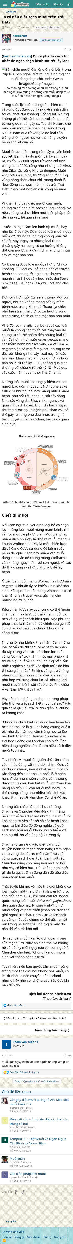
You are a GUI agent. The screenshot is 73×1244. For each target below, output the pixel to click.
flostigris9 (10, 27)
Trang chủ (60, 1237)
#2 (69, 1055)
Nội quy (19, 1237)
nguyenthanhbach (19, 1177)
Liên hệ (7, 1237)
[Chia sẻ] (64, 50)
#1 (69, 49)
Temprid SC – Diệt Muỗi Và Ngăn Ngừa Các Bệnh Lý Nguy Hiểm (38, 1141)
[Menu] (5, 4)
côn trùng (41, 27)
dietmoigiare (16, 1107)
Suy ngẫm (26, 1162)
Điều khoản (33, 1237)
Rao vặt (28, 1107)
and (24, 1072)
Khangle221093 (18, 1127)
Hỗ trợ (47, 1237)
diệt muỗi (54, 27)
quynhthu (14, 1162)
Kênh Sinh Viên (14, 1231)
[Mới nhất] (68, 4)
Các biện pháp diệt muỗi (28, 1173)
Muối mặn (17, 1158)
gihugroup (15, 1147)
